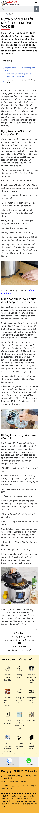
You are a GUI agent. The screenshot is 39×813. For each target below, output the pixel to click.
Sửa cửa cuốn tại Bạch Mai (7, 677)
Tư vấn (11, 14)
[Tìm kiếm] (36, 9)
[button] (36, 3)
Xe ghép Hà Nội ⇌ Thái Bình (19, 700)
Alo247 (4, 14)
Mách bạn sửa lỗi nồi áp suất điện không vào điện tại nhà (19, 75)
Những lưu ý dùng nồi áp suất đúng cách (20, 81)
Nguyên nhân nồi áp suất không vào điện (20, 69)
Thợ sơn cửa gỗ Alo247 (31, 746)
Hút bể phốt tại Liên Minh (31, 700)
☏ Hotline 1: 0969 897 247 (12, 786)
